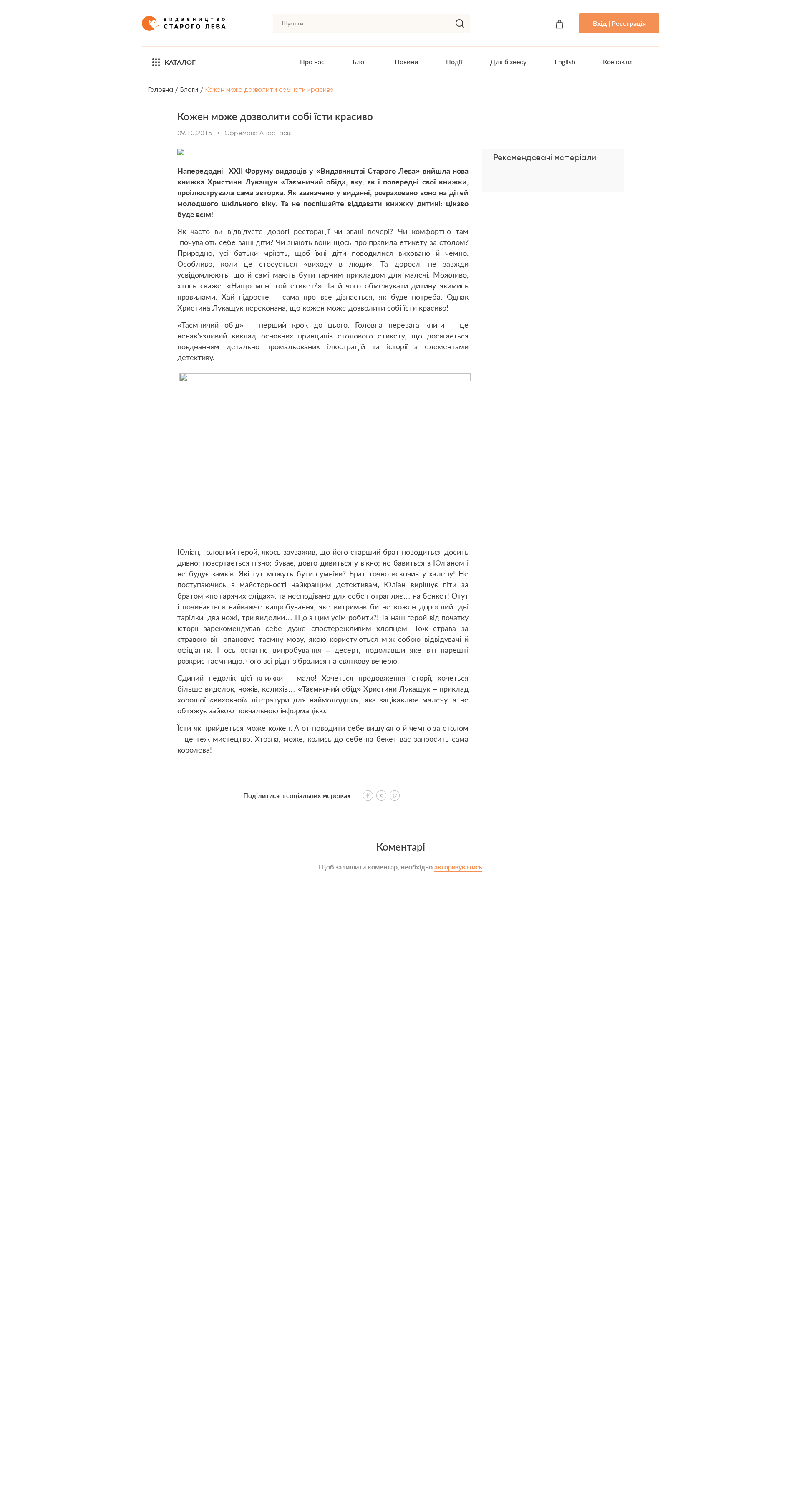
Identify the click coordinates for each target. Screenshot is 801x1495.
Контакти (617, 62)
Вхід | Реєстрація (619, 23)
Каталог (180, 62)
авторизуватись (458, 867)
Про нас (312, 62)
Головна (160, 89)
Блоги (189, 89)
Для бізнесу (508, 62)
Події (454, 62)
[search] (460, 23)
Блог (360, 62)
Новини (406, 62)
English (564, 62)
